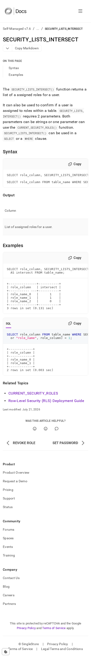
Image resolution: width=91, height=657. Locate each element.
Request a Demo (15, 481)
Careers (8, 595)
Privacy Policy (26, 628)
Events (8, 547)
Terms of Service (54, 628)
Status (8, 507)
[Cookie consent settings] (6, 651)
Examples (16, 75)
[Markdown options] (7, 48)
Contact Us (11, 578)
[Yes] (34, 429)
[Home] (15, 11)
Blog (6, 586)
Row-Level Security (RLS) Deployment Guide (46, 401)
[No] (45, 429)
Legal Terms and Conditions (62, 649)
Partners (9, 604)
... (37, 28)
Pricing (8, 490)
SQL (8, 323)
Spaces (8, 538)
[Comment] (56, 429)
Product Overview (16, 472)
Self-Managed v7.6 (17, 28)
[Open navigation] (80, 11)
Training (9, 555)
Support (9, 498)
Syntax (14, 68)
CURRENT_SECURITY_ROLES (33, 393)
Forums (8, 529)
